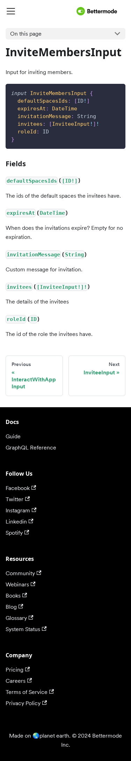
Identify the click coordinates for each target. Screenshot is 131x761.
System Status (23, 629)
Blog (11, 606)
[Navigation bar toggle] (40, 11)
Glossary (16, 618)
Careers (16, 681)
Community (20, 573)
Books (13, 595)
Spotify (14, 532)
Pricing (14, 669)
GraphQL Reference (31, 447)
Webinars (17, 584)
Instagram (18, 510)
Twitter (14, 499)
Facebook (18, 488)
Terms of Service (27, 692)
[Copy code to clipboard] (117, 92)
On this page (26, 33)
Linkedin (16, 521)
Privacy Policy (23, 703)
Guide (13, 436)
